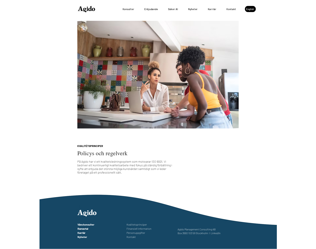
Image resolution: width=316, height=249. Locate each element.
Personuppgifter (136, 232)
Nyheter (82, 236)
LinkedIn (216, 233)
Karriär (81, 232)
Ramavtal (83, 228)
